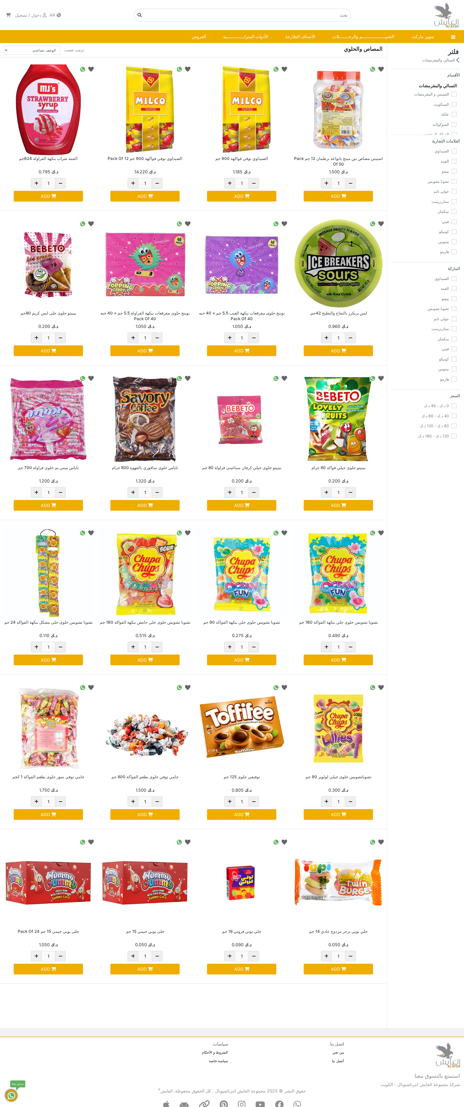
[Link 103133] (338, 110)
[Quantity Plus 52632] (229, 492)
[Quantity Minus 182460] (253, 647)
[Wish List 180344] (188, 378)
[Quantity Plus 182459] (133, 647)
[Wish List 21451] (284, 841)
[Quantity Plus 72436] (229, 801)
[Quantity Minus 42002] (350, 492)
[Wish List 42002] (381, 378)
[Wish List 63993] (188, 841)
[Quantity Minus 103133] (350, 183)
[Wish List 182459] (188, 532)
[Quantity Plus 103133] (326, 183)
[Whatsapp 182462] (82, 532)
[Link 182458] (338, 573)
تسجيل (21, 15)
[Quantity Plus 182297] (36, 801)
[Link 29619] (338, 883)
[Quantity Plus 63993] (133, 956)
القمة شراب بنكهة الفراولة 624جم (48, 158)
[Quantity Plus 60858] (36, 183)
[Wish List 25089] (284, 68)
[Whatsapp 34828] (372, 687)
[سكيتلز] (454, 211)
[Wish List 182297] (91, 687)
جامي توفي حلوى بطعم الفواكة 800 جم (145, 776)
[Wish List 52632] (284, 378)
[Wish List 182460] (284, 532)
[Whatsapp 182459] (179, 532)
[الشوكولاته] (454, 124)
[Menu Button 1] (453, 36)
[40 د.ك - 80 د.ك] (454, 416)
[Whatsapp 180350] (179, 223)
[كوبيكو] (454, 231)
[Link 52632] (241, 419)
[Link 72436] (241, 728)
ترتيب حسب (74, 50)
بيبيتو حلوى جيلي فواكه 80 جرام (338, 467)
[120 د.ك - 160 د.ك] (454, 436)
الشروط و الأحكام (215, 1052)
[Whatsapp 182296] (179, 687)
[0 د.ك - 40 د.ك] (454, 405)
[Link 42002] (338, 419)
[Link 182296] (145, 728)
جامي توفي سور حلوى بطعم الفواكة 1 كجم (48, 776)
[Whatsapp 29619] (372, 841)
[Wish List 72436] (284, 687)
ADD (335, 196)
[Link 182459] (145, 573)
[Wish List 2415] (381, 223)
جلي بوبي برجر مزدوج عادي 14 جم (338, 931)
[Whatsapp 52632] (276, 378)
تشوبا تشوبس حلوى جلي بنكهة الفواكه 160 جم (338, 622)
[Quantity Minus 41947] (60, 338)
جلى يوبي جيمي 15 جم (145, 931)
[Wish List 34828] (381, 687)
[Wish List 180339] (91, 378)
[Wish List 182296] (188, 687)
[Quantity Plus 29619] (326, 956)
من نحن (338, 1052)
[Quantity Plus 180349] (229, 338)
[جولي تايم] (454, 191)
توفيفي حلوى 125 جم (242, 776)
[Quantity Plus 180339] (36, 492)
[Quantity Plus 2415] (326, 338)
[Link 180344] (145, 419)
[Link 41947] (48, 264)
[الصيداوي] (454, 151)
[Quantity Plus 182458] (326, 647)
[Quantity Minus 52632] (253, 492)
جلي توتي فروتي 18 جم (241, 931)
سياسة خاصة (218, 1061)
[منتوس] (454, 241)
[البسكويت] (454, 104)
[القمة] (454, 161)
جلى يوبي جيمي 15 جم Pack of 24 (48, 931)
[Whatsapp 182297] (82, 687)
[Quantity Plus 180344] (133, 492)
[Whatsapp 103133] (372, 68)
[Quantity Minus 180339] (60, 492)
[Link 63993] (145, 883)
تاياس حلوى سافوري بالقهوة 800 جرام (145, 467)
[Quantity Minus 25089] (253, 183)
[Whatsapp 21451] (276, 841)
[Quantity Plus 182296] (133, 801)
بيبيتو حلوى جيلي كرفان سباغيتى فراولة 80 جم (241, 467)
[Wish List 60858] (91, 68)
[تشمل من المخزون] (454, 462)
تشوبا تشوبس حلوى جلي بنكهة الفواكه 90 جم (241, 622)
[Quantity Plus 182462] (36, 647)
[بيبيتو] (454, 171)
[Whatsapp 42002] (372, 378)
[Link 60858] (48, 110)
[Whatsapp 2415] (372, 223)
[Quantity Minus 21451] (253, 956)
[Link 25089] (241, 110)
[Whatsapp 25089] (276, 68)
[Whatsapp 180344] (179, 378)
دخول (36, 15)
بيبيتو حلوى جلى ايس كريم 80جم (48, 313)
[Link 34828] (338, 728)
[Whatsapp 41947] (82, 223)
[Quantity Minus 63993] (157, 956)
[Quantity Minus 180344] (157, 492)
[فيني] (454, 221)
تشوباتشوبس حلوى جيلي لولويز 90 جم (338, 776)
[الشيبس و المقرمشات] (454, 94)
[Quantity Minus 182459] (157, 647)
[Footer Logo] (448, 1054)
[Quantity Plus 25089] (229, 183)
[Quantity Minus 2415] (350, 338)
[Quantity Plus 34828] (326, 801)
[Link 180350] (145, 264)
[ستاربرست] (454, 201)
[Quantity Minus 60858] (60, 183)
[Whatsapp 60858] (82, 68)
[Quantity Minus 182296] (157, 801)
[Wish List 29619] (381, 841)
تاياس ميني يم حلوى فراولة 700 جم (48, 467)
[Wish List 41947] (91, 223)
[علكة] (454, 114)
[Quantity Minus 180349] (253, 338)
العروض (199, 36)
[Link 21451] (241, 883)
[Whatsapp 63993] (179, 841)
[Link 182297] (48, 728)
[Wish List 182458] (381, 532)
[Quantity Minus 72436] (253, 801)
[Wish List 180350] (188, 223)
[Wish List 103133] (381, 68)
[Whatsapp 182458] (372, 532)
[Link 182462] (48, 573)
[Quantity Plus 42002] (326, 492)
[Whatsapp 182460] (276, 532)
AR (52, 15)
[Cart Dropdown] (8, 15)
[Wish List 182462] (91, 532)
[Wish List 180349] (284, 223)
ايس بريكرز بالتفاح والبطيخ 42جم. (338, 313)
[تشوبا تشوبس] (454, 181)
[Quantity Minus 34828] (350, 801)
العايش (166, 1091)
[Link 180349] (241, 264)
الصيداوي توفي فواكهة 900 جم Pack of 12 (145, 158)
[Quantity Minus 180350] (157, 338)
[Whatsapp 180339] (82, 378)
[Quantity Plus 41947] (36, 338)
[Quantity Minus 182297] (60, 801)
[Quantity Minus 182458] (350, 647)
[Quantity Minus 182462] (60, 647)
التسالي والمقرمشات (439, 60)
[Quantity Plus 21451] (229, 956)
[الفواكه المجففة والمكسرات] (454, 134)
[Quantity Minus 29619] (350, 956)
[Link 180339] (48, 419)
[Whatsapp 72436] (276, 687)
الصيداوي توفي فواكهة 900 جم (241, 158)
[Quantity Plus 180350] (133, 338)
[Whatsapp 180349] (276, 223)
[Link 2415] (338, 264)
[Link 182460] (241, 573)
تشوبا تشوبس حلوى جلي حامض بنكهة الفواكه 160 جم (145, 622)
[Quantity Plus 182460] (229, 647)
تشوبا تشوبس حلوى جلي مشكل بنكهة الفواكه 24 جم (48, 622)
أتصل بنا (338, 1061)
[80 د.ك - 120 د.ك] (454, 426)
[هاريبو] (454, 251)
